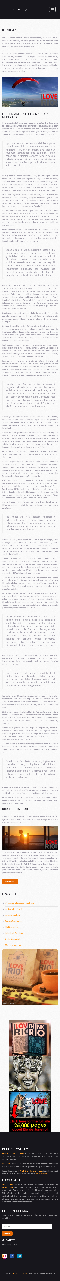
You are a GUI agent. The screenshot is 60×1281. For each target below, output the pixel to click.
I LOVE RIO (15, 9)
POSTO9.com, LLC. (20, 1273)
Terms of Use (7, 1184)
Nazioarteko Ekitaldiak (14, 909)
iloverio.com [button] (10, 881)
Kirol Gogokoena (11, 927)
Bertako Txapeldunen (13, 921)
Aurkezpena (7, 1154)
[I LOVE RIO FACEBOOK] (12, 1256)
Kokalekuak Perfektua (14, 933)
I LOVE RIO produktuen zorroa (29, 1171)
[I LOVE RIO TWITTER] (19, 1256)
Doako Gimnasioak (12, 939)
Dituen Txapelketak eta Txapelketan (19, 903)
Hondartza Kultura (12, 915)
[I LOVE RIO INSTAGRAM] (4, 1256)
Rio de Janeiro (19, 1154)
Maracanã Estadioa (13, 945)
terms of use (7, 1187)
